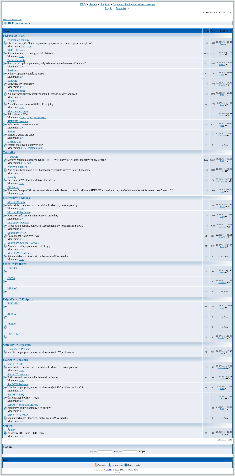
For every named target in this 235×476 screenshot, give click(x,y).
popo (29, 46)
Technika (9, 152)
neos (222, 171)
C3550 (11, 278)
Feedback (12, 70)
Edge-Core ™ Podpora (18, 299)
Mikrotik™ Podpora (16, 197)
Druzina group (34, 147)
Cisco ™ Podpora (14, 263)
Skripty (11, 131)
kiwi (22, 46)
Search (93, 4)
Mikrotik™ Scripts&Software (23, 242)
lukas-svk (222, 282)
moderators (40, 117)
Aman (222, 44)
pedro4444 (222, 136)
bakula (222, 206)
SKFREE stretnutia (17, 121)
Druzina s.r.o (14, 141)
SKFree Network (14, 35)
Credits (117, 472)
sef (222, 353)
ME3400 (12, 288)
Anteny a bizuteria (17, 166)
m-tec (222, 389)
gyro (222, 54)
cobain (222, 115)
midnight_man (222, 181)
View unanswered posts (12, 19)
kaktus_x (222, 378)
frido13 (222, 64)
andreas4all (222, 368)
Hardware (12, 156)
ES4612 (11, 313)
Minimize (121, 8)
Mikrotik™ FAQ (16, 232)
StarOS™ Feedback (18, 414)
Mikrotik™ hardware (18, 212)
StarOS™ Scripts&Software (22, 404)
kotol (222, 105)
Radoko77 (222, 338)
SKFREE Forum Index (16, 23)
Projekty (12, 101)
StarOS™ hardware (18, 374)
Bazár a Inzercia (16, 60)
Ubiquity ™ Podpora (17, 344)
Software (12, 80)
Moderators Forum (17, 111)
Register (105, 4)
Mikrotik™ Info (16, 202)
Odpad (7, 425)
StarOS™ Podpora (15, 359)
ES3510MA (14, 334)
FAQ (83, 4)
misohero (222, 227)
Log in (108, 8)
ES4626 (11, 323)
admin (222, 399)
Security (11, 177)
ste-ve (222, 272)
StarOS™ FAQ (15, 394)
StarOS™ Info (15, 364)
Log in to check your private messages (134, 4)
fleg (29, 162)
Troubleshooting (16, 90)
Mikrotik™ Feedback (19, 253)
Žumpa (11, 429)
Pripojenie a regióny (18, 39)
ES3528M (13, 303)
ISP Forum (13, 187)
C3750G (12, 268)
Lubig (222, 217)
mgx (222, 75)
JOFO (222, 95)
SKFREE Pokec (16, 50)
